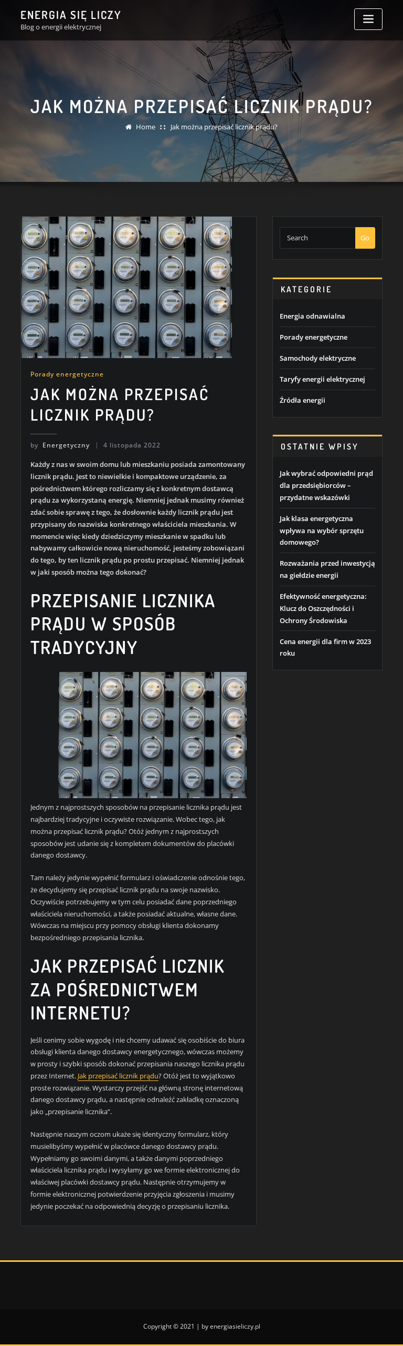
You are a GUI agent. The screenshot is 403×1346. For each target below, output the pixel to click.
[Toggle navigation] (368, 19)
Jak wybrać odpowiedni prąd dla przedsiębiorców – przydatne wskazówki (326, 485)
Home (145, 126)
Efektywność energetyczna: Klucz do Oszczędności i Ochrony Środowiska (323, 608)
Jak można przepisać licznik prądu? (224, 126)
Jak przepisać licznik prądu (118, 1075)
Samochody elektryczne (318, 358)
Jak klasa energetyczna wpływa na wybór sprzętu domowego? (322, 530)
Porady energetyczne (67, 374)
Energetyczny (60, 445)
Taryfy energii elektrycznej (322, 379)
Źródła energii (302, 400)
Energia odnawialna (312, 316)
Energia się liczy (71, 15)
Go (364, 237)
